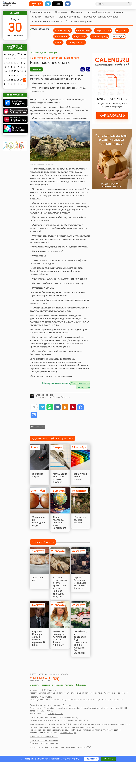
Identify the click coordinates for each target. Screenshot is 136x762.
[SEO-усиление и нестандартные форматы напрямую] (112, 123)
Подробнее (91, 758)
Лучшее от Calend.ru (43, 542)
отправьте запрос (68, 733)
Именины (76, 12)
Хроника (118, 12)
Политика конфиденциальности (44, 743)
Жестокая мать (38, 579)
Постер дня (83, 387)
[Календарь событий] (14, 3)
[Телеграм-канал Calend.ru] (48, 3)
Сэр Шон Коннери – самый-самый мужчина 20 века (39, 638)
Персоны (50, 16)
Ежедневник (83, 30)
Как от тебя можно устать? (80, 477)
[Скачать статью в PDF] (82, 69)
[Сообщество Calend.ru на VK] (68, 3)
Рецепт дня (79, 36)
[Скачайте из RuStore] (15, 103)
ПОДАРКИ (122, 30)
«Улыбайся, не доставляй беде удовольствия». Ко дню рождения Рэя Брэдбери (82, 642)
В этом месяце (63, 30)
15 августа (36, 69)
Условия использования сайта (44, 736)
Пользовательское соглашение (44, 740)
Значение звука (37, 475)
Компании (35, 16)
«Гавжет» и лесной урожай (79, 520)
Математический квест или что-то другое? (62, 478)
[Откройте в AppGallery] (15, 120)
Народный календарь (98, 12)
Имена (58, 42)
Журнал (42, 53)
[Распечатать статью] (88, 69)
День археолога (69, 57)
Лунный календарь (69, 16)
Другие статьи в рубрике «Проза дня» (52, 438)
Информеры (81, 685)
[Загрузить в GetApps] (15, 129)
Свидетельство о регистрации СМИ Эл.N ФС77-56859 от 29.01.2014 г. (60, 720)
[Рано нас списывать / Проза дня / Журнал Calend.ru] (80, 407)
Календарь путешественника (46, 21)
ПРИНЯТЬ (108, 759)
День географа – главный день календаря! (59, 522)
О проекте (34, 685)
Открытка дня (103, 30)
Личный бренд (99, 36)
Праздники (61, 12)
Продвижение (47, 685)
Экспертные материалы (79, 21)
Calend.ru (34, 53)
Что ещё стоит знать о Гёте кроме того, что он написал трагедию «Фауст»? (60, 587)
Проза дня (119, 36)
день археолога (37, 427)
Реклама (59, 685)
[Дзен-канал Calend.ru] (57, 3)
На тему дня (61, 36)
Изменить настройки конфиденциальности (49, 747)
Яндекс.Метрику (71, 758)
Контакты (69, 685)
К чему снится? (75, 42)
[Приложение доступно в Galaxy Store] (15, 111)
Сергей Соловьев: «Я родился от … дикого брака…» (80, 583)
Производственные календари (101, 16)
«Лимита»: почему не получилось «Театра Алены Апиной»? (60, 638)
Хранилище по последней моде (38, 521)
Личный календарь (40, 12)
